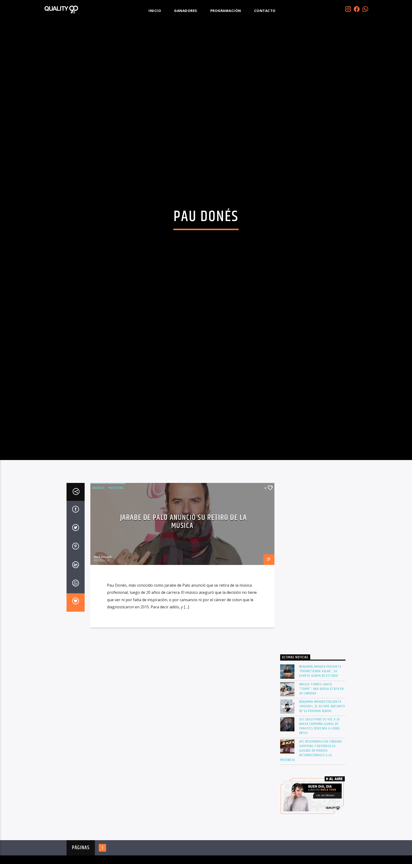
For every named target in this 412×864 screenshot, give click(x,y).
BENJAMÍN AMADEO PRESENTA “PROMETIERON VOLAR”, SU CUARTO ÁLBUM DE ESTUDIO (320, 708)
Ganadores (185, 10)
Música (98, 524)
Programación (225, 10)
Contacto (265, 10)
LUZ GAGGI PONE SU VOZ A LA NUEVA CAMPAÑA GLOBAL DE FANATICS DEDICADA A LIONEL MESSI (319, 763)
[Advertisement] (313, 602)
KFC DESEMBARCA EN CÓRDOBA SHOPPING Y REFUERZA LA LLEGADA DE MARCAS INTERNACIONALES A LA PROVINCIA (311, 787)
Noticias (116, 524)
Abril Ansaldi (103, 593)
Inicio (155, 10)
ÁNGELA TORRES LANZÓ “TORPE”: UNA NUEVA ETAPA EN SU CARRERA (321, 725)
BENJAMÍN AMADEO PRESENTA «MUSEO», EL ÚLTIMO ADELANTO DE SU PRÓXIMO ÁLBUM (322, 743)
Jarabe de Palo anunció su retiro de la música (183, 558)
